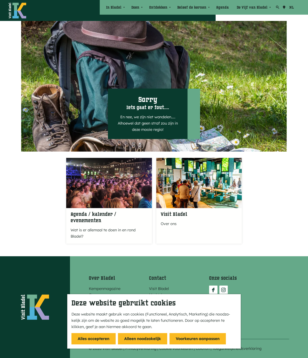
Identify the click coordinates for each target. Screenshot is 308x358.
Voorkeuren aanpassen (198, 338)
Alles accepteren (93, 338)
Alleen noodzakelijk (142, 338)
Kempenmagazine (104, 288)
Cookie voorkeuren (176, 348)
